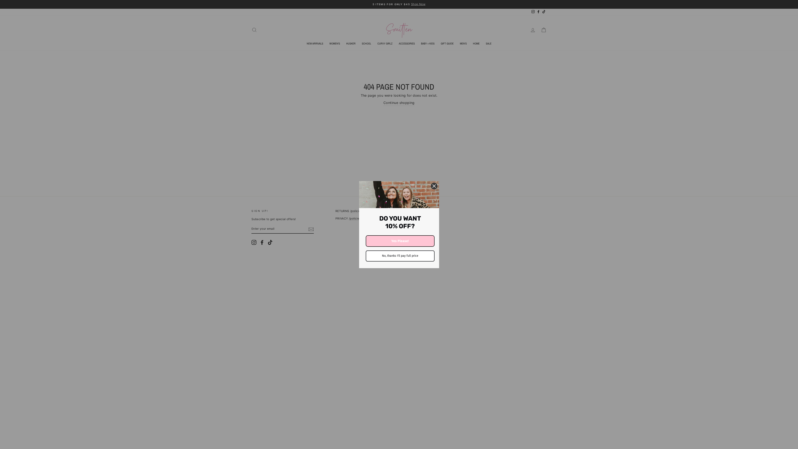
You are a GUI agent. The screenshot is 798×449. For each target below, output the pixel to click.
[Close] (434, 186)
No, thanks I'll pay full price (400, 256)
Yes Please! (400, 241)
